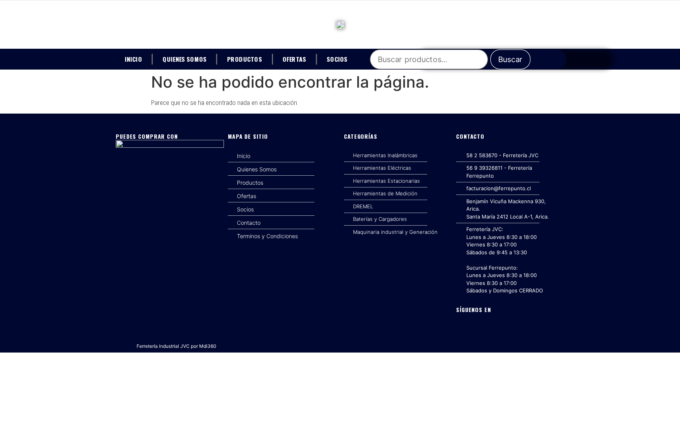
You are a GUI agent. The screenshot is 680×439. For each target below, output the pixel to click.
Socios (337, 58)
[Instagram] (481, 327)
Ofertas (294, 58)
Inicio (133, 58)
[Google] (497, 327)
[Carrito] (557, 59)
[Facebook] (464, 327)
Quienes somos (185, 58)
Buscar (511, 59)
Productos (244, 58)
